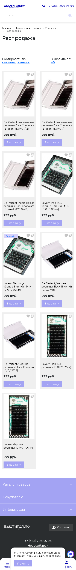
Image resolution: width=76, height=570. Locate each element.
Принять (23, 563)
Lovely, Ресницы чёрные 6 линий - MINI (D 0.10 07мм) (18, 286)
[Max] (70, 554)
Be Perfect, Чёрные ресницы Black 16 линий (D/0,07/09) (19, 367)
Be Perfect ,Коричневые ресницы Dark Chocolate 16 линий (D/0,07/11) (57, 125)
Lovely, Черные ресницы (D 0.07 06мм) (18, 446)
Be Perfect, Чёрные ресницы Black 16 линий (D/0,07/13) (57, 286)
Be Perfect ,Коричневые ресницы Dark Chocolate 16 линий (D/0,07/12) (19, 125)
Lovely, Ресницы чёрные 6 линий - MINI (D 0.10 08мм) (56, 206)
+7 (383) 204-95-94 (38, 541)
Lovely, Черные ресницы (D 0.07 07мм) (56, 365)
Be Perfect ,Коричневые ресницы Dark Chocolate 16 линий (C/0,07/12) (19, 206)
